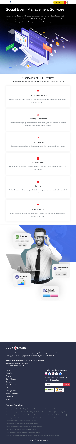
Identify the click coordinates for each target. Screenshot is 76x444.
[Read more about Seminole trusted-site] (54, 390)
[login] (68, 2)
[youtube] (53, 373)
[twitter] (56, 373)
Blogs (8, 399)
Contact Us (9, 396)
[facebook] (49, 373)
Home (8, 370)
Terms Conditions (12, 394)
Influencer (9, 388)
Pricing (8, 376)
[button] (60, 2)
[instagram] (46, 373)
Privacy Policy (10, 391)
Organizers (9, 382)
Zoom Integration (11, 385)
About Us (9, 373)
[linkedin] (60, 373)
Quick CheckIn (11, 379)
